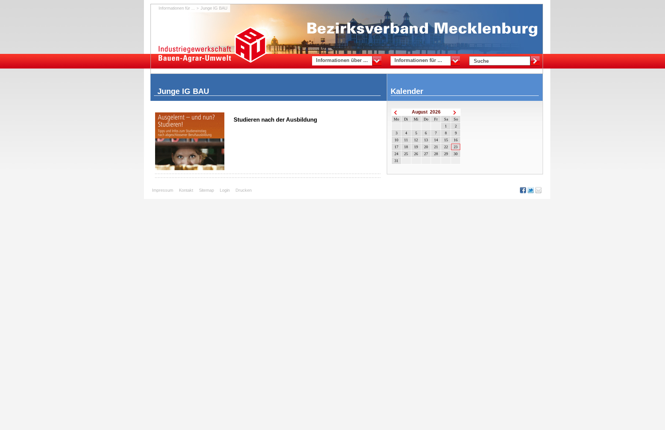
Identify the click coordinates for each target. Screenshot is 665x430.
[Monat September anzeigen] (455, 112)
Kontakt (186, 190)
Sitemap (206, 190)
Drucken (244, 190)
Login (225, 190)
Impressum (162, 190)
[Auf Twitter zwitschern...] (531, 190)
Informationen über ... (342, 60)
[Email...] (539, 190)
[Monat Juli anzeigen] (396, 112)
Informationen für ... (418, 60)
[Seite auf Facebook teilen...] (524, 190)
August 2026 (426, 112)
